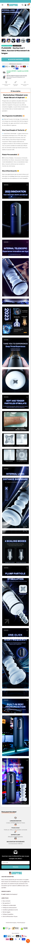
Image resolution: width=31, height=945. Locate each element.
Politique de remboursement (10, 907)
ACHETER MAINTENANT (16, 59)
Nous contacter (6, 901)
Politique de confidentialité (9, 905)
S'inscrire (15, 867)
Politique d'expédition (8, 914)
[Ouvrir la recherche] (22, 5)
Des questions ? (7, 903)
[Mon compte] (25, 5)
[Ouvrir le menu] (2, 4)
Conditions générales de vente (10, 909)
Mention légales (6, 912)
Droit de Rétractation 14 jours (10, 916)
